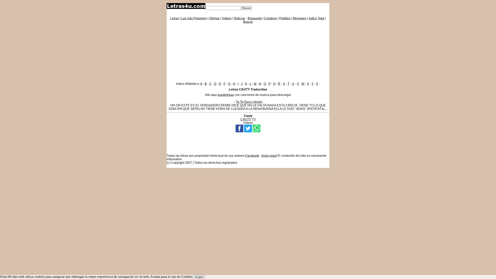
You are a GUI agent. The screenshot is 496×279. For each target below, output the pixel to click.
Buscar (248, 21)
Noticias (239, 18)
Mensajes (299, 18)
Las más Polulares (194, 18)
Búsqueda (255, 18)
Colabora (270, 18)
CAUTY (245, 119)
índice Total (316, 18)
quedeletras (226, 94)
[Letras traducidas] (186, 7)
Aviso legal (269, 155)
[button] (239, 128)
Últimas (214, 18)
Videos (227, 18)
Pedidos (285, 18)
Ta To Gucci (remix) (249, 101)
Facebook (252, 155)
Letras (174, 18)
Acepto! (199, 277)
